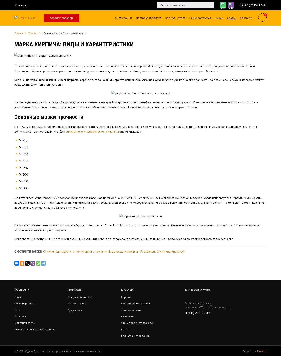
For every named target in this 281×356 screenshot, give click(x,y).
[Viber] (32, 263)
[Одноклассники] (22, 263)
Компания (23, 289)
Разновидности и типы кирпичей (162, 251)
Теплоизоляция (131, 310)
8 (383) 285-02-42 (253, 5)
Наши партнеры (24, 303)
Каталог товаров (61, 18)
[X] (27, 263)
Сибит (125, 329)
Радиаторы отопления (135, 336)
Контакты (21, 5)
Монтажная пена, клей (135, 303)
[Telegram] (43, 263)
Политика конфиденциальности (34, 329)
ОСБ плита (128, 316)
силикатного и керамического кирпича (92, 132)
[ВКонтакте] (16, 263)
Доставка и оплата (79, 297)
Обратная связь (24, 323)
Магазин (128, 289)
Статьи (32, 33)
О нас (18, 297)
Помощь (75, 289)
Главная (18, 33)
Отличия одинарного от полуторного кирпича (74, 251)
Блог (17, 310)
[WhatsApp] (38, 263)
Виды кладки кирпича (123, 251)
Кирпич (125, 297)
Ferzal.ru (262, 351)
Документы (75, 310)
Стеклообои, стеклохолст (137, 323)
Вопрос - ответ (77, 303)
